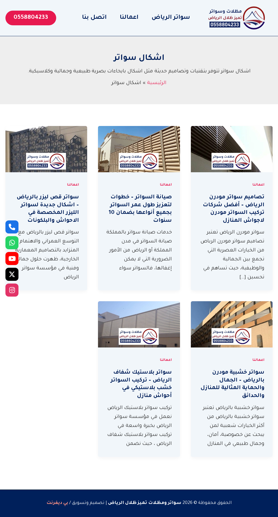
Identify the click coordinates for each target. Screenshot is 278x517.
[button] (30, 18)
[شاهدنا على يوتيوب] (11, 258)
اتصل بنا (94, 18)
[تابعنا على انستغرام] (11, 290)
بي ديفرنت (57, 503)
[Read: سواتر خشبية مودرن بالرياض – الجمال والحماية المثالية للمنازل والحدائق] (232, 325)
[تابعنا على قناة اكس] (11, 274)
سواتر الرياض (170, 18)
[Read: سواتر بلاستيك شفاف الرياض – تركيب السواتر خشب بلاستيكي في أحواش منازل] (139, 325)
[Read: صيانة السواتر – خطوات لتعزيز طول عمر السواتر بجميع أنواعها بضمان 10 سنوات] (139, 149)
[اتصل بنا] (11, 226)
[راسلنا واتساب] (11, 242)
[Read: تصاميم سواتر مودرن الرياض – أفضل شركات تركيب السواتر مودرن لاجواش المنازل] (232, 149)
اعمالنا (129, 18)
